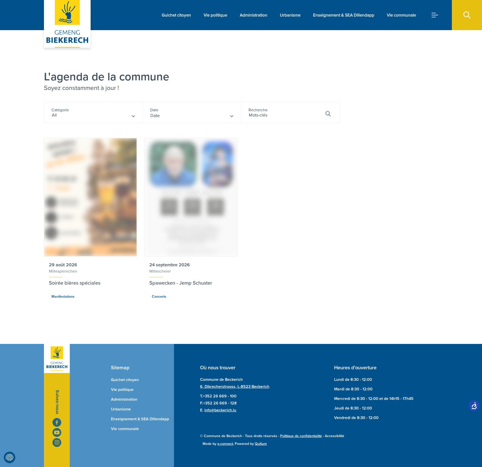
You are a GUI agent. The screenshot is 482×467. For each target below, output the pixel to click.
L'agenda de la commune (106, 76)
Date (154, 110)
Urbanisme (290, 15)
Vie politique (215, 15)
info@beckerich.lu (220, 410)
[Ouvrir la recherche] (467, 15)
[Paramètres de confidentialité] (9, 457)
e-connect (225, 443)
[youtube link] (56, 432)
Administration (253, 15)
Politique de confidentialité (301, 436)
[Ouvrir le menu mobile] (435, 15)
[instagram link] (56, 442)
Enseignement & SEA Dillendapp (343, 15)
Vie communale (401, 15)
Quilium (261, 443)
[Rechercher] (328, 114)
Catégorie (60, 110)
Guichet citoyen (176, 15)
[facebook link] (56, 422)
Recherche (258, 110)
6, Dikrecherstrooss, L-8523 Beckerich (234, 386)
